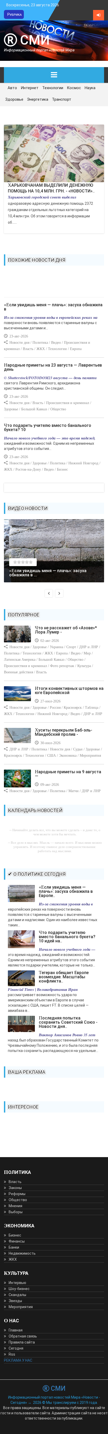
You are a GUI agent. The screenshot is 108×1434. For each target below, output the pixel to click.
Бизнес (15, 1235)
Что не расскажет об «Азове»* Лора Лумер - (66, 630)
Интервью (17, 1283)
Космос (74, 87)
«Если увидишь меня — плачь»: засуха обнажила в (53, 306)
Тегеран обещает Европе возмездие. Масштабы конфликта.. (64, 977)
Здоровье (14, 99)
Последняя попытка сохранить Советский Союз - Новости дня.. (68, 1022)
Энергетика (37, 99)
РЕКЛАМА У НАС (18, 1360)
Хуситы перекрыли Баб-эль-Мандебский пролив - (63, 732)
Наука (90, 87)
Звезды (15, 1301)
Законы (15, 1188)
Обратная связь (23, 1336)
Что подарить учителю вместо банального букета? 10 (47, 427)
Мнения (15, 1206)
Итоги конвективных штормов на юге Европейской (69, 690)
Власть (15, 1182)
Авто (12, 87)
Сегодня (16, 1348)
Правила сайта (22, 1342)
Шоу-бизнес (19, 1289)
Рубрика (14, 14)
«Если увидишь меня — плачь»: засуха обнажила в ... (48, 572)
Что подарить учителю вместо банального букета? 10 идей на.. (67, 936)
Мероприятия (21, 1307)
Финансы (17, 1241)
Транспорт (61, 99)
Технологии (52, 87)
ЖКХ (13, 1259)
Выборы (16, 1212)
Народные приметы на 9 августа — (68, 773)
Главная (16, 1330)
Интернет (30, 87)
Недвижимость (22, 1253)
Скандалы (17, 1295)
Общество (18, 1200)
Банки (14, 1247)
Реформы (17, 1194)
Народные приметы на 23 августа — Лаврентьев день (53, 367)
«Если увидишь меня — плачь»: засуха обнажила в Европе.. (66, 891)
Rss (12, 1354)
